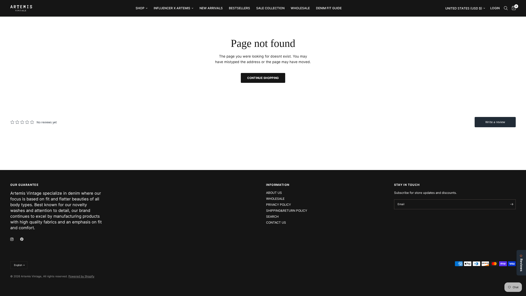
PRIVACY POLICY (278, 205)
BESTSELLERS (239, 8)
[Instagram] (14, 239)
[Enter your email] (512, 204)
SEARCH (272, 217)
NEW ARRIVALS (211, 8)
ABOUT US (274, 193)
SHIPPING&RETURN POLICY (286, 211)
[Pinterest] (24, 239)
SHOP (140, 8)
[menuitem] (142, 8)
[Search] (506, 8)
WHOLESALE (300, 8)
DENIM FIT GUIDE (329, 8)
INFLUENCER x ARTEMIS (172, 8)
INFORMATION (277, 184)
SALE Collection (270, 8)
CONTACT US (276, 222)
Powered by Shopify (81, 276)
